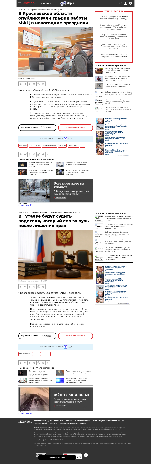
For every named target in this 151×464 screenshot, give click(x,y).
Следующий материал (57, 457)
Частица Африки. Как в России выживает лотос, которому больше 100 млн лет (118, 242)
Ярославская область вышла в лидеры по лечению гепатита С (114, 56)
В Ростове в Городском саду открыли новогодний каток (76, 163)
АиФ (33, 78)
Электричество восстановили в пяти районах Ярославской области (40, 164)
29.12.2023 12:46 (23, 10)
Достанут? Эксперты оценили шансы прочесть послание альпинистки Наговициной (118, 257)
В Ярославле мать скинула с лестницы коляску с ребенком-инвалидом (113, 37)
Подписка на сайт (40, 423)
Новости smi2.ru (26, 205)
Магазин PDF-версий (82, 421)
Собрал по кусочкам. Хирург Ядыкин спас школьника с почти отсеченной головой (118, 94)
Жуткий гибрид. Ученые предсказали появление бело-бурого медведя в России (118, 218)
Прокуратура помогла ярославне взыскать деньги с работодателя (78, 372)
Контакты (53, 423)
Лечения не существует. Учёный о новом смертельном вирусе (117, 85)
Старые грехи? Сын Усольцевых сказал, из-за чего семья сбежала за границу (118, 109)
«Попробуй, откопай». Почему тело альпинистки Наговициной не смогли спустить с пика (118, 78)
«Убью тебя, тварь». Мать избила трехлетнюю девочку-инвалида (114, 18)
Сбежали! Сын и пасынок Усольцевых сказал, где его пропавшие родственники (119, 226)
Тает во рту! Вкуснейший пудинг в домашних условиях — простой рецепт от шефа (117, 70)
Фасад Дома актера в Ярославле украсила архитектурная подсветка (78, 172)
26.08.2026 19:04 (24, 212)
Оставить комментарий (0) (75, 127)
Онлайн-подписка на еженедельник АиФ (108, 421)
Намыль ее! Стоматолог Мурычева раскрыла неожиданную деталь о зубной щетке (117, 249)
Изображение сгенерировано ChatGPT (32, 281)
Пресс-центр (58, 421)
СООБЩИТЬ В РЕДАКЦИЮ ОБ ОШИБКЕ (73, 423)
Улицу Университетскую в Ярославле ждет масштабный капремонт (114, 46)
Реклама (69, 421)
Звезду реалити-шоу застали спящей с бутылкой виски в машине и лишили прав (76, 380)
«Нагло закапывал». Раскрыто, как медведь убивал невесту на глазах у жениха (118, 102)
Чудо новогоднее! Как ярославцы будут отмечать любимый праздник (41, 172)
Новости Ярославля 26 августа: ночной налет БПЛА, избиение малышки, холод (113, 27)
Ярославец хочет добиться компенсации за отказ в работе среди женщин (40, 380)
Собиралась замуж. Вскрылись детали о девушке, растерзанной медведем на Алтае (117, 234)
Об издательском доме (43, 421)
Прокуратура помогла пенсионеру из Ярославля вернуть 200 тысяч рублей (38, 373)
